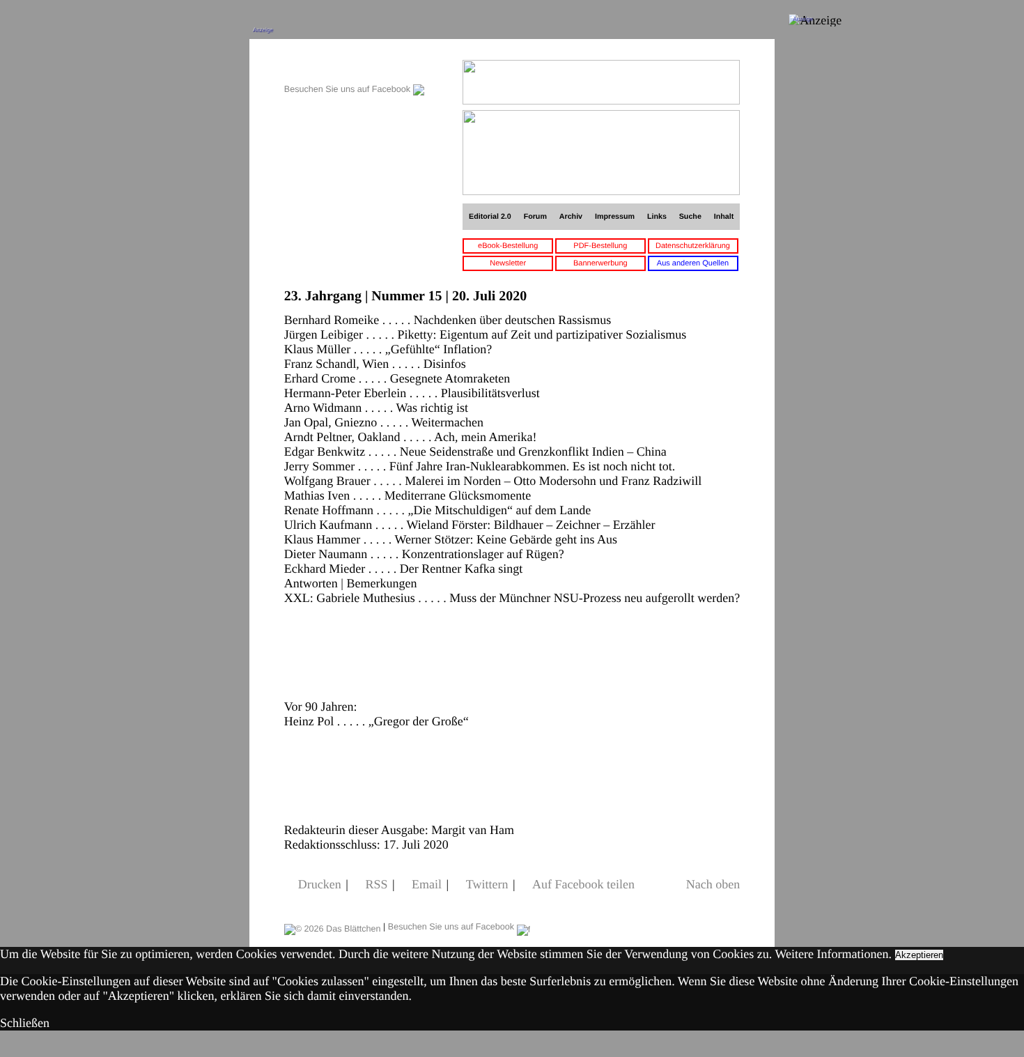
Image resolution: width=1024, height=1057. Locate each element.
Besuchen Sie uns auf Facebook (348, 89)
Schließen (24, 1023)
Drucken (319, 884)
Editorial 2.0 (490, 217)
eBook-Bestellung (508, 246)
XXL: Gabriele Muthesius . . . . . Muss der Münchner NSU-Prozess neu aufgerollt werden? (512, 598)
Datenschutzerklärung (692, 246)
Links (657, 217)
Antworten (311, 583)
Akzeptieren (919, 955)
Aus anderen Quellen (693, 263)
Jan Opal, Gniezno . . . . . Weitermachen (383, 422)
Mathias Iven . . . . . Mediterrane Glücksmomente (407, 495)
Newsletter (508, 263)
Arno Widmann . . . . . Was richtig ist (376, 408)
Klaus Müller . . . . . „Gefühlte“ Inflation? (388, 349)
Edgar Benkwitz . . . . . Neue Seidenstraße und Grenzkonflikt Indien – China (475, 451)
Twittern (487, 884)
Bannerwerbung (600, 263)
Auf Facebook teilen (583, 884)
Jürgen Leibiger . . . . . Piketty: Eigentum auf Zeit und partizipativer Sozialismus (485, 334)
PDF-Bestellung (600, 246)
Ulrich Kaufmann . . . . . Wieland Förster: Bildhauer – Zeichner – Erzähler (469, 525)
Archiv (570, 217)
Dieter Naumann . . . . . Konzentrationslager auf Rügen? (424, 554)
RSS (376, 884)
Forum (535, 217)
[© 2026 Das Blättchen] (332, 927)
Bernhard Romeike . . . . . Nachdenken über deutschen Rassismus (447, 320)
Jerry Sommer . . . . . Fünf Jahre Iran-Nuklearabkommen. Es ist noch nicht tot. (479, 466)
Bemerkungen (381, 583)
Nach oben (713, 884)
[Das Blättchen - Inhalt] (354, 67)
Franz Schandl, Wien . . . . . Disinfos (375, 364)
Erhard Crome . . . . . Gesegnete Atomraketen (397, 378)
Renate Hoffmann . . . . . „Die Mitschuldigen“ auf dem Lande (437, 510)
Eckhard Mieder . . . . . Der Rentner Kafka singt (403, 569)
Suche (690, 217)
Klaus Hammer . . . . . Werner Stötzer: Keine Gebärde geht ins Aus (450, 539)
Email (427, 884)
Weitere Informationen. (833, 954)
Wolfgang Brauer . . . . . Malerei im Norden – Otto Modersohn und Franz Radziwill (492, 481)
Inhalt (724, 217)
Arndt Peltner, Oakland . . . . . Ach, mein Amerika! (410, 437)
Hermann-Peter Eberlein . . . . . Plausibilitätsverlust (412, 393)
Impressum (615, 217)
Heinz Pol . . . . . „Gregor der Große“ (376, 721)
